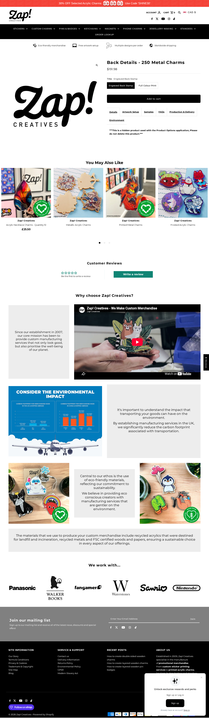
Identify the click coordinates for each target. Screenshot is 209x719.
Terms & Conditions (18, 659)
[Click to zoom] (96, 65)
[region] (104, 3)
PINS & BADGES (68, 28)
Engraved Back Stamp (121, 85)
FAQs (161, 112)
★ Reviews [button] (206, 362)
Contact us (63, 656)
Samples (148, 112)
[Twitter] (156, 19)
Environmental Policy (69, 666)
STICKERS (18, 28)
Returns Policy (65, 663)
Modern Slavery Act (68, 673)
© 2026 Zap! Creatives (20, 714)
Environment (116, 120)
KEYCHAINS (91, 28)
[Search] (179, 12)
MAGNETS (110, 28)
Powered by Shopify (43, 714)
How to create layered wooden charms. (127, 663)
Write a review (133, 274)
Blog (11, 673)
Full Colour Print (147, 85)
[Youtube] (163, 19)
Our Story (13, 656)
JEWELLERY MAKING (161, 28)
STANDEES (186, 28)
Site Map (13, 669)
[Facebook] (152, 19)
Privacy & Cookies (17, 663)
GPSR (61, 669)
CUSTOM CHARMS (42, 28)
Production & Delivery (181, 112)
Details (113, 112)
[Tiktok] (173, 19)
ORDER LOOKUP (104, 34)
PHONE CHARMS (132, 28)
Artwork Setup (130, 112)
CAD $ (192, 12)
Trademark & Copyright (20, 666)
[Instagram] (168, 19)
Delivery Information (69, 659)
